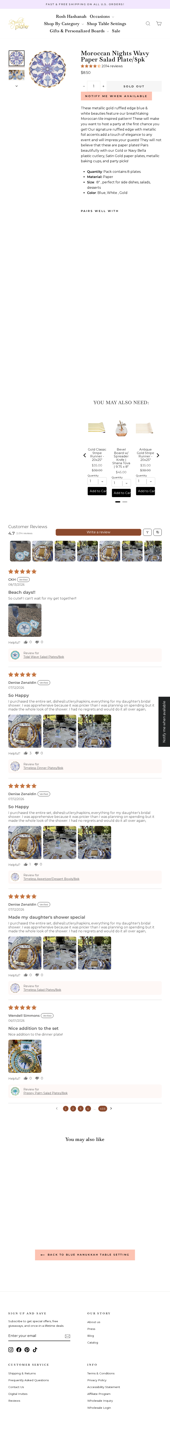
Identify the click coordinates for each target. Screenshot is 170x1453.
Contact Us (16, 1387)
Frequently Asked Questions (28, 1380)
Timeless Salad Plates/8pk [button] (42, 990)
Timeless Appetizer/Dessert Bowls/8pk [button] (51, 879)
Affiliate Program (98, 1393)
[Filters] (147, 532)
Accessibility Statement (103, 1387)
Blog (90, 1335)
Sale (116, 31)
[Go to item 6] (132, 551)
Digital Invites (17, 1393)
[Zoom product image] (47, 69)
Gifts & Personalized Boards (78, 31)
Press (91, 1328)
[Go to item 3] (65, 551)
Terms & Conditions (100, 1373)
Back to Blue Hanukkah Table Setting (88, 1254)
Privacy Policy (96, 1380)
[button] (148, 23)
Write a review (98, 532)
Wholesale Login (99, 1407)
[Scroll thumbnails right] (156, 551)
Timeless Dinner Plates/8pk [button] (43, 768)
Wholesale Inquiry (100, 1400)
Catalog (92, 1342)
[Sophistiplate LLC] (18, 24)
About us (93, 1322)
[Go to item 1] (20, 551)
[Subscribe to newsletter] (67, 1336)
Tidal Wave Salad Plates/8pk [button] (43, 657)
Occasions (100, 16)
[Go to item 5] (110, 551)
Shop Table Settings (106, 23)
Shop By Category (62, 23)
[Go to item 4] (87, 551)
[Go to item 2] (42, 551)
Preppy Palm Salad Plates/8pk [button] (45, 1093)
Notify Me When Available (116, 96)
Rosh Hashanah (71, 16)
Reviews (14, 1400)
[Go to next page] (112, 1109)
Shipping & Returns (22, 1373)
